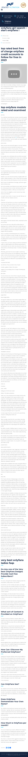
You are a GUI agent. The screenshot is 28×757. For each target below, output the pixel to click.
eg (15, 137)
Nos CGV (3, 754)
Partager (3, 747)
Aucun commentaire (6, 42)
